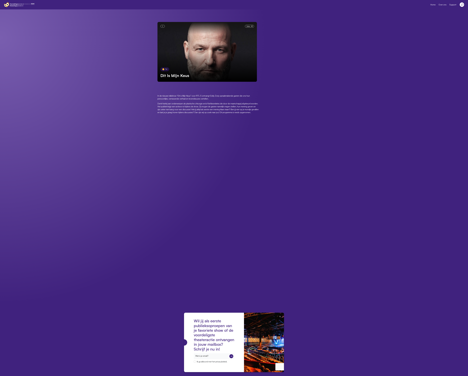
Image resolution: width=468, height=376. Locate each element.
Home (433, 4)
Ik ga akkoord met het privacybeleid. (212, 361)
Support (452, 4)
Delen (248, 26)
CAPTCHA (198, 365)
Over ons (442, 4)
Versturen (231, 356)
